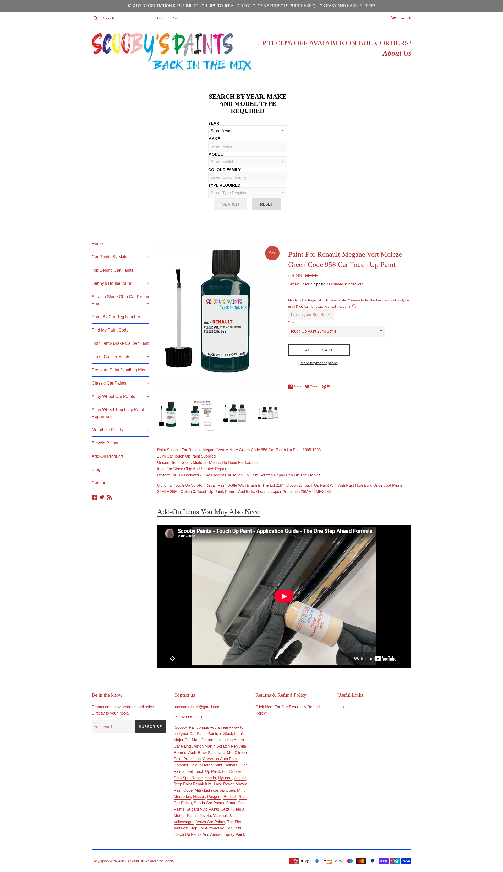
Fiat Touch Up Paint (203, 771)
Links (342, 707)
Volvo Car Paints (210, 822)
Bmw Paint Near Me (215, 752)
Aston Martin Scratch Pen (216, 746)
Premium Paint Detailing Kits (118, 370)
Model (215, 154)
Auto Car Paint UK (131, 861)
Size (291, 322)
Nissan (199, 796)
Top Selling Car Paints (112, 270)
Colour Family (224, 169)
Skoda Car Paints (209, 803)
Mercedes (182, 796)
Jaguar (240, 777)
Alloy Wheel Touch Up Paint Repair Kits (118, 413)
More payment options (319, 363)
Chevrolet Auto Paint (220, 759)
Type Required (224, 185)
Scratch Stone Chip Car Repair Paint (120, 300)
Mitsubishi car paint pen (215, 790)
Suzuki (227, 809)
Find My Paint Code (110, 330)
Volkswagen (184, 822)
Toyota (205, 815)
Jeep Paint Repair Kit (192, 784)
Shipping (318, 284)
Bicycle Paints (105, 443)
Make (214, 138)
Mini (240, 790)
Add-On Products (108, 456)
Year (213, 123)
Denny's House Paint (120, 283)
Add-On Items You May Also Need (208, 512)
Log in (162, 18)
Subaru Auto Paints (203, 809)
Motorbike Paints (120, 430)
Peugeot (214, 796)
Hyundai (225, 777)
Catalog (99, 483)
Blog (96, 469)
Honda (210, 777)
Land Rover (223, 784)
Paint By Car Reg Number (116, 316)
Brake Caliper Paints (120, 356)
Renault (230, 796)
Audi (192, 752)
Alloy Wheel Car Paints (120, 396)
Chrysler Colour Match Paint (198, 765)
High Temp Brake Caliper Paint (120, 343)
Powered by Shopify (160, 861)
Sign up (179, 18)
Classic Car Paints (120, 383)
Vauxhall (220, 815)
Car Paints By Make (120, 257)
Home (97, 243)
